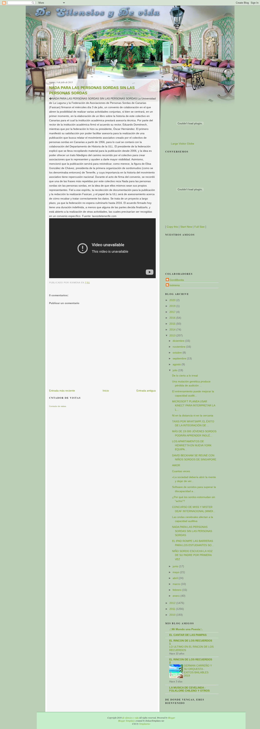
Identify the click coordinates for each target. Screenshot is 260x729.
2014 (172, 329)
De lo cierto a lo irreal (185, 375)
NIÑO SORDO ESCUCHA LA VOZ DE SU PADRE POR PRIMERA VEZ (192, 555)
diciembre (179, 340)
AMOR (176, 465)
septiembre (180, 358)
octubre (178, 352)
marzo (177, 583)
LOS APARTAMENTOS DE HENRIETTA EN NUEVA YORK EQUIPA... (191, 445)
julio (175, 370)
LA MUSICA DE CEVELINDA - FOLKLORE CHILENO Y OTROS (189, 689)
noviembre (179, 346)
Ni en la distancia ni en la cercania (192, 415)
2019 (172, 305)
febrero (177, 589)
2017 (172, 311)
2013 (172, 335)
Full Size (199, 226)
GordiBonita (177, 279)
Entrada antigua (146, 390)
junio (176, 566)
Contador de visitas (57, 406)
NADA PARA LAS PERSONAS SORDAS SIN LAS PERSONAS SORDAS (92, 90)
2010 (172, 614)
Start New (186, 226)
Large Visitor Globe (182, 143)
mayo (176, 572)
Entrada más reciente (62, 390)
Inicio (106, 390)
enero (176, 595)
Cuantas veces (181, 471)
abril (176, 578)
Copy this (172, 226)
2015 (172, 323)
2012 (172, 602)
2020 (172, 300)
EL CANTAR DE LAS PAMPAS (188, 634)
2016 (172, 317)
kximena (175, 285)
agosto (177, 364)
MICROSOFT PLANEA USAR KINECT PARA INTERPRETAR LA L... (193, 405)
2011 (172, 608)
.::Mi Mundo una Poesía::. (186, 629)
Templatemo (144, 723)
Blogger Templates (126, 720)
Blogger (171, 717)
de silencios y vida (130, 717)
